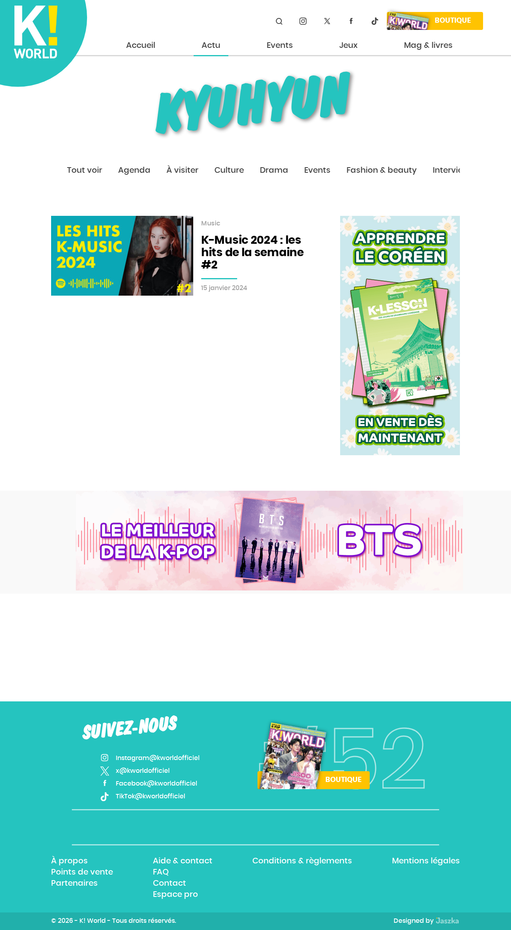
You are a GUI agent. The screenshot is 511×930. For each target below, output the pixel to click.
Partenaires (74, 883)
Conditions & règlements (302, 861)
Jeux (348, 45)
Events (280, 45)
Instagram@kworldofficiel (303, 21)
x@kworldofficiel (327, 21)
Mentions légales (426, 861)
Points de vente (82, 872)
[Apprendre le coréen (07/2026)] (400, 335)
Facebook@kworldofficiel (351, 21)
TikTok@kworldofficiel (375, 21)
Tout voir (84, 170)
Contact (169, 883)
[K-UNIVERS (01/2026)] (269, 540)
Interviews (453, 170)
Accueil (140, 45)
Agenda (134, 170)
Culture (229, 170)
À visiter (182, 170)
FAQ (161, 872)
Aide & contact (182, 861)
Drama (274, 170)
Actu (211, 45)
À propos (69, 861)
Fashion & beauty (382, 170)
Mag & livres (428, 45)
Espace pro (175, 895)
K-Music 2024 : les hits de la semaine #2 (252, 253)
